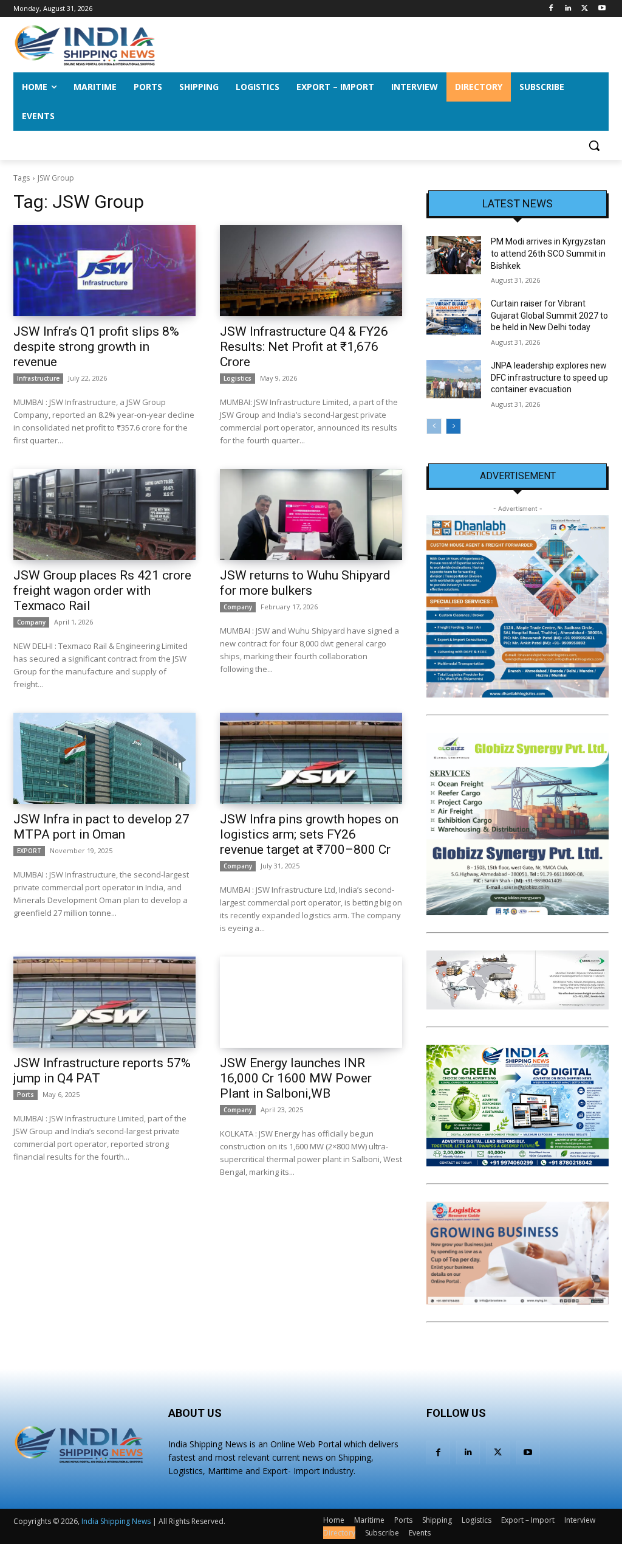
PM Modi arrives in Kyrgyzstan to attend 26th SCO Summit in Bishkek (548, 253)
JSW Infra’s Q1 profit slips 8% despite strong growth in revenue (96, 346)
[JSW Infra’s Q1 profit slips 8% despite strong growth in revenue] (104, 270)
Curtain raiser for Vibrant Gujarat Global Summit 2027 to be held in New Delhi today (549, 315)
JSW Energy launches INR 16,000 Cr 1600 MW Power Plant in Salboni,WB (296, 1078)
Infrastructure (38, 378)
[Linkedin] (568, 9)
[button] (594, 145)
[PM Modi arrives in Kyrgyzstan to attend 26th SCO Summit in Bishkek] (453, 255)
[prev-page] (434, 426)
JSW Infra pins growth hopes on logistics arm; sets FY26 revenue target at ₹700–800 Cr (309, 834)
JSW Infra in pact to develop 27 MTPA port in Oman (101, 827)
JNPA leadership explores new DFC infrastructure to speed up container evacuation (549, 377)
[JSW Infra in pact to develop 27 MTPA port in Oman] (104, 758)
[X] (585, 9)
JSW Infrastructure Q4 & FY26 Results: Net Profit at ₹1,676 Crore (304, 346)
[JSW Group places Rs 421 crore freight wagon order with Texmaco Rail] (104, 514)
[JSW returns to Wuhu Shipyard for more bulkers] (311, 514)
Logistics (237, 378)
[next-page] (453, 426)
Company (31, 622)
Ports (25, 1094)
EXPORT (29, 850)
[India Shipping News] (84, 45)
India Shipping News (116, 1521)
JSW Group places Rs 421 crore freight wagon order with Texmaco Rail (102, 590)
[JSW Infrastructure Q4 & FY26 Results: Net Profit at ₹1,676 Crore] (311, 270)
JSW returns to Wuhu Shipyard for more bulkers (305, 583)
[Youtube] (602, 9)
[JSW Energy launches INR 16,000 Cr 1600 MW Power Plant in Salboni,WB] (311, 1002)
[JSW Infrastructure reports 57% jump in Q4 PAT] (104, 1002)
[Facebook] (551, 9)
